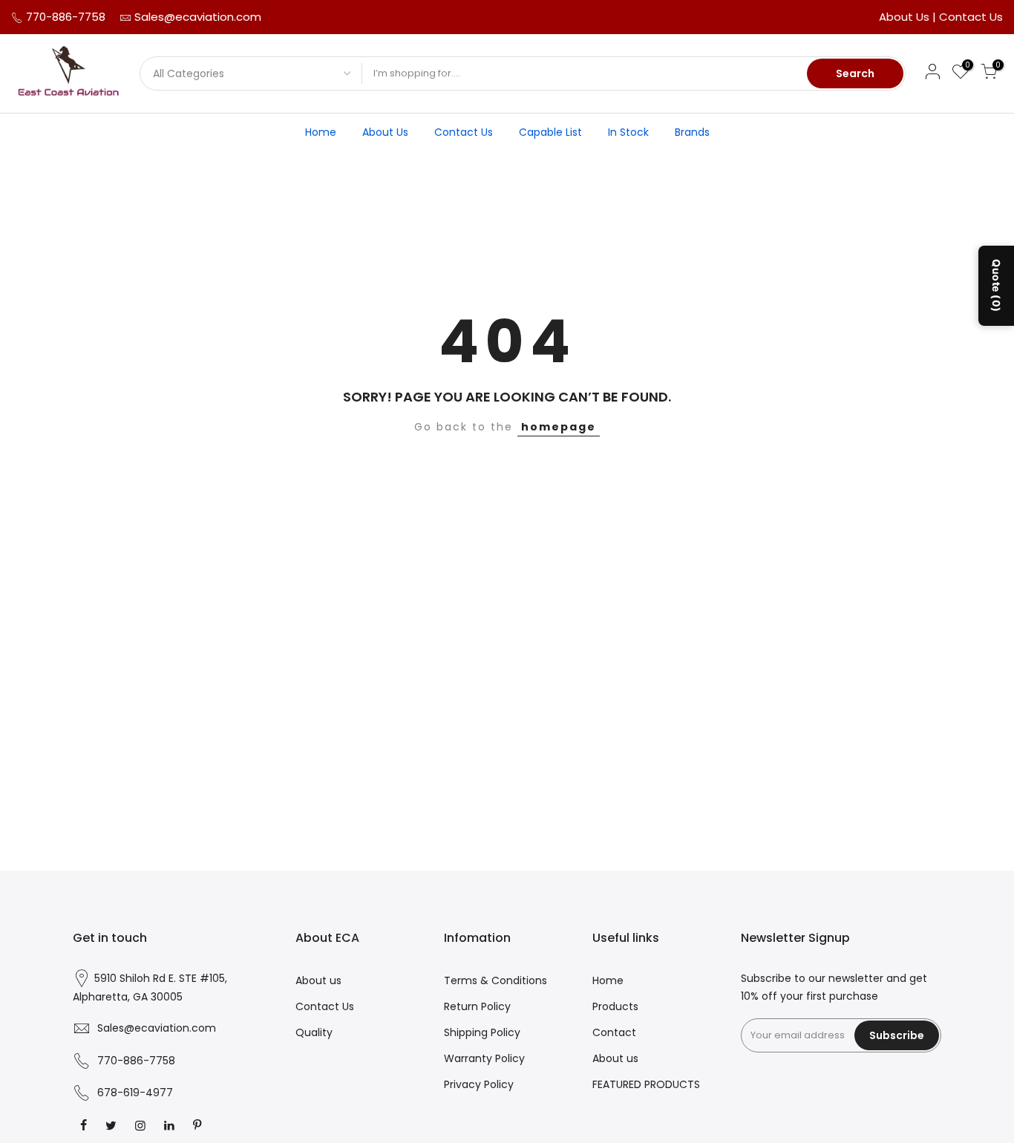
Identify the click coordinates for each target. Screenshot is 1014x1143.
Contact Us (971, 16)
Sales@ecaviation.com (197, 16)
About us (318, 980)
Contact (614, 1032)
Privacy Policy (479, 1084)
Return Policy (477, 1006)
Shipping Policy (482, 1032)
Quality (314, 1032)
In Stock (628, 132)
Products (615, 1006)
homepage (558, 426)
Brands (692, 132)
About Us (905, 16)
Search (855, 73)
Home (320, 132)
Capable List (550, 132)
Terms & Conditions (495, 980)
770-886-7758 (64, 16)
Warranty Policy (484, 1058)
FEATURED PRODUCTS (646, 1084)
